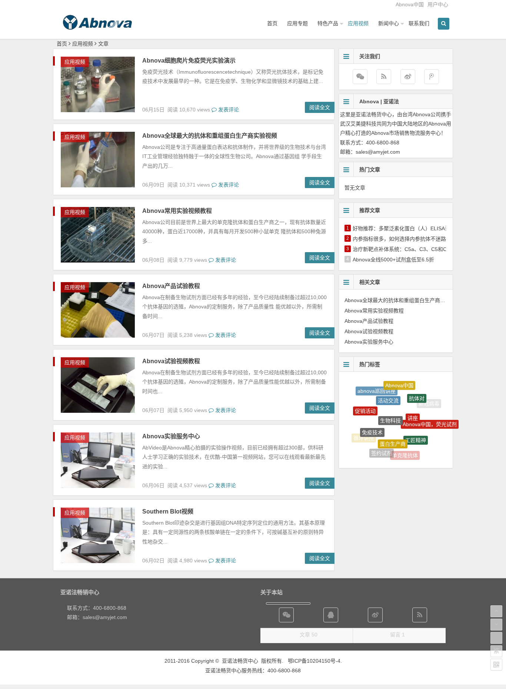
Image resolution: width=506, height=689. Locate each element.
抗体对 (417, 391)
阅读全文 (319, 107)
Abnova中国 (410, 4)
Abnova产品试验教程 (171, 286)
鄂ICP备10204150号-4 (314, 661)
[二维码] (496, 664)
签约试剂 (381, 447)
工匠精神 (415, 429)
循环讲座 (363, 435)
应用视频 (358, 23)
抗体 (424, 442)
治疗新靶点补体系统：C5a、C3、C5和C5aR (404, 249)
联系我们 (419, 23)
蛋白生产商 (393, 430)
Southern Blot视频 (167, 511)
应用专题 (297, 23)
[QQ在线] (330, 615)
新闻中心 (388, 23)
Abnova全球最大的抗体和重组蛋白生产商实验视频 (209, 136)
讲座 (412, 405)
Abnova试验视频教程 (171, 361)
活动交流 (388, 389)
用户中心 (437, 4)
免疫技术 (372, 421)
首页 (272, 23)
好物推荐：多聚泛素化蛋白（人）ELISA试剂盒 (406, 228)
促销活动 (365, 404)
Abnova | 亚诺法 (379, 101)
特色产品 (327, 23)
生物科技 (390, 405)
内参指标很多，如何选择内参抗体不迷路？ (402, 239)
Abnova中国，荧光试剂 (430, 418)
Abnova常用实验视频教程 (177, 211)
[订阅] (383, 76)
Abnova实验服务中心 (171, 436)
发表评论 (228, 110)
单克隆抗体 (405, 450)
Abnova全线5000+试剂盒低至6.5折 (393, 259)
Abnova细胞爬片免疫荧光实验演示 (189, 60)
